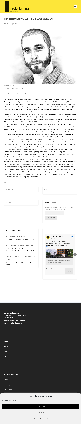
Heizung (7, 385)
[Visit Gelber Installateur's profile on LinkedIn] (48, 237)
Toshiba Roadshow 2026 (16, 236)
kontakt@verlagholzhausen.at (15, 320)
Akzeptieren (40, 406)
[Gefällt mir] (47, 271)
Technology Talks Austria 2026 (19, 245)
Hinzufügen (50, 218)
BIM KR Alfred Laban (45, 162)
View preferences (40, 418)
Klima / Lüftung (9, 390)
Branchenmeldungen (11, 374)
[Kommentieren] (50, 271)
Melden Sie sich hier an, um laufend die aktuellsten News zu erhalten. (59, 208)
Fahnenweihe (23, 137)
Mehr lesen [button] (50, 247)
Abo (5, 352)
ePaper (6, 357)
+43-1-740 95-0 (9, 318)
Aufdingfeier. (15, 147)
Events (6, 347)
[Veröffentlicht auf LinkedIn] (72, 237)
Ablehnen (40, 412)
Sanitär (6, 380)
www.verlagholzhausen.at (13, 323)
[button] (44, 254)
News (15, 24)
